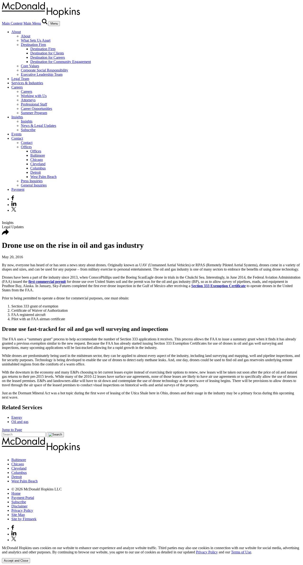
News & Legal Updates (38, 126)
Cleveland (37, 164)
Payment (17, 189)
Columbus (38, 168)
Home (16, 493)
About (16, 32)
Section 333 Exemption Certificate (218, 286)
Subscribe (28, 130)
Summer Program (34, 113)
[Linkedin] (13, 205)
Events (16, 134)
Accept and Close (16, 560)
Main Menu (32, 23)
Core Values (30, 66)
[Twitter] (14, 210)
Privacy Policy (22, 510)
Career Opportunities (36, 109)
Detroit (35, 172)
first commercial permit (47, 282)
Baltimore (37, 155)
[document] (151, 550)
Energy (16, 417)
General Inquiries (34, 185)
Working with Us (34, 96)
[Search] (45, 23)
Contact (17, 138)
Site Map (18, 515)
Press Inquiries (32, 181)
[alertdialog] (151, 554)
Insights (17, 117)
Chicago (36, 160)
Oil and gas (19, 422)
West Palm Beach (43, 177)
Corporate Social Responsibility (44, 70)
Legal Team (20, 79)
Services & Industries (27, 83)
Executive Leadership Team (41, 74)
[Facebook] (12, 199)
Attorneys (28, 100)
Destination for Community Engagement (60, 62)
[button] (5, 234)
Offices (26, 147)
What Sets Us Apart (35, 40)
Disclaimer (19, 506)
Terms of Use (241, 552)
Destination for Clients (47, 53)
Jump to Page (12, 430)
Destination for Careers (47, 57)
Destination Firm (33, 45)
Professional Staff (34, 104)
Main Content (12, 23)
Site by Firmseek (23, 519)
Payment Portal (22, 498)
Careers (17, 87)
